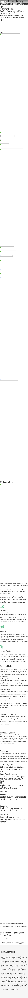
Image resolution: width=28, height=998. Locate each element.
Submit (1, 32)
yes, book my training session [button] (6, 938)
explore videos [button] (3, 802)
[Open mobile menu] (25, 2)
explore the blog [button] (3, 791)
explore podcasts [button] (4, 814)
